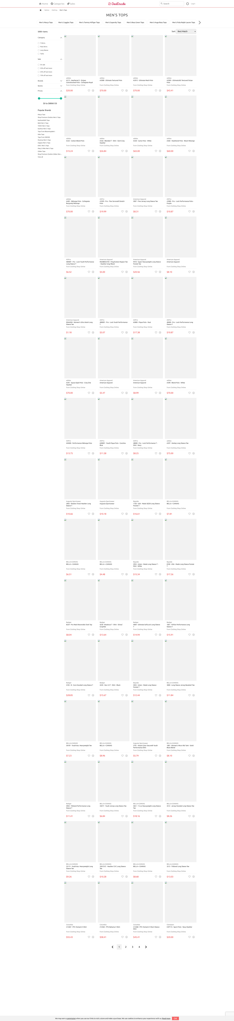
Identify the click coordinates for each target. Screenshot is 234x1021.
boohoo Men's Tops (44, 128)
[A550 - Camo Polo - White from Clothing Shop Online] (147, 116)
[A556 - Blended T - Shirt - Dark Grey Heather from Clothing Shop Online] (113, 116)
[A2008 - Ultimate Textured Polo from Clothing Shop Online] (113, 55)
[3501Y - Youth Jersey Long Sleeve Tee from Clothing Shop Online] (113, 781)
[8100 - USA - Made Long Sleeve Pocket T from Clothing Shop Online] (180, 539)
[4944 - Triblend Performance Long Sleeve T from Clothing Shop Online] (80, 781)
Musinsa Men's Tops (44, 140)
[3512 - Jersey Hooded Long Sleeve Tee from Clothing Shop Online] (180, 781)
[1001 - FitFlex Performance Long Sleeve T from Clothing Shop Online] (180, 599)
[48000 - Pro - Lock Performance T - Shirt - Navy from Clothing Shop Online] (147, 418)
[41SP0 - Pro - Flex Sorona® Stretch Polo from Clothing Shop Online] (113, 176)
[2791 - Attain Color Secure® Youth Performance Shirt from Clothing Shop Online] (147, 720)
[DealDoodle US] (117, 3)
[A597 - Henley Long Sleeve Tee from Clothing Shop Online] (180, 418)
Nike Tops (41, 134)
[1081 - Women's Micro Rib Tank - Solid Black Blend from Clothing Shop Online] (180, 720)
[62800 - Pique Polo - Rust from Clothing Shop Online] (147, 297)
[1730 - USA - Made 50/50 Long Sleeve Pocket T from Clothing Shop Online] (147, 478)
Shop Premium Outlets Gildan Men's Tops (50, 154)
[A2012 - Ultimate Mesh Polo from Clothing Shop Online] (147, 55)
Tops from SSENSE (44, 137)
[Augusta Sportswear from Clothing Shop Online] (113, 478)
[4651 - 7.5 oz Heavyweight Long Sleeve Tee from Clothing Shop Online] (147, 781)
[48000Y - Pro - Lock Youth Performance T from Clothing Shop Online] (113, 297)
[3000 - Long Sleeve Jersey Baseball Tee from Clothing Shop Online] (180, 660)
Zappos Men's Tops (44, 143)
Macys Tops (41, 114)
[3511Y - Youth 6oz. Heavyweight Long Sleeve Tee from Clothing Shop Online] (80, 841)
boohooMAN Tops (44, 120)
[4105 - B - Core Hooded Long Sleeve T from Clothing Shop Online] (80, 660)
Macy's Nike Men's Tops (45, 148)
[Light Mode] (187, 3)
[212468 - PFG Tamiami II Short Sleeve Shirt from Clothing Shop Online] (147, 902)
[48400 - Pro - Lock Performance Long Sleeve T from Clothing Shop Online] (180, 297)
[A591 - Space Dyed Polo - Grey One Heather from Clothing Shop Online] (80, 357)
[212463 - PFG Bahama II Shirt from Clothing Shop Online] (113, 902)
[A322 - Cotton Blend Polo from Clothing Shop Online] (80, 116)
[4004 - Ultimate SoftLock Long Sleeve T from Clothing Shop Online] (147, 599)
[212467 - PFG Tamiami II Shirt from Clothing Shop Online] (80, 902)
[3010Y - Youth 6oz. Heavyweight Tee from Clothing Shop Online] (80, 720)
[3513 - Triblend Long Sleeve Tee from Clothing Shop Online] (180, 841)
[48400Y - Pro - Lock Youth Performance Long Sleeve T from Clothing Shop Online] (80, 237)
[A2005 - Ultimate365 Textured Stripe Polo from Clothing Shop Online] (180, 55)
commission (71, 1018)
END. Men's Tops (43, 145)
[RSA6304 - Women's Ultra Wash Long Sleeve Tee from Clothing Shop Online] (80, 297)
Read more (166, 1018)
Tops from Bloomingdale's (46, 131)
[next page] (146, 947)
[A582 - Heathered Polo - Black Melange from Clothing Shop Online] (180, 116)
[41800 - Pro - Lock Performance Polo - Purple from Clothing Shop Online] (180, 176)
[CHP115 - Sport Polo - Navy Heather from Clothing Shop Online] (180, 902)
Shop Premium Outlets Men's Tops (49, 117)
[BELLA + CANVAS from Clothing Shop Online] (180, 478)
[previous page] (112, 947)
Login (193, 4)
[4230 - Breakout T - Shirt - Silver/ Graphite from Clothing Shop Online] (113, 599)
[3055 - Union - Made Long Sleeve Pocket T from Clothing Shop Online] (147, 660)
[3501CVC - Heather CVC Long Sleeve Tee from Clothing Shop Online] (113, 841)
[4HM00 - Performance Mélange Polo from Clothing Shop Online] (80, 418)
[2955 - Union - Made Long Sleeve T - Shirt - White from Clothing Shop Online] (147, 539)
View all (40, 157)
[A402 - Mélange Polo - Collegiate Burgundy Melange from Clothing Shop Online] (80, 176)
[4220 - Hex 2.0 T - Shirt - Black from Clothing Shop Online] (113, 660)
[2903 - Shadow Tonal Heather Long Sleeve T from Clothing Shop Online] (80, 478)
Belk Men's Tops (43, 123)
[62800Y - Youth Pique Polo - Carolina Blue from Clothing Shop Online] (113, 418)
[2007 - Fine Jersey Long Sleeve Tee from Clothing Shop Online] (147, 176)
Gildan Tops (41, 151)
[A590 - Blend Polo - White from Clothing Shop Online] (180, 357)
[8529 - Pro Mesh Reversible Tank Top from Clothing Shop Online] (80, 599)
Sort (173, 31)
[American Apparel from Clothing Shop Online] (180, 237)
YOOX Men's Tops (43, 126)
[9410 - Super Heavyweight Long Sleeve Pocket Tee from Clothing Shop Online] (147, 237)
